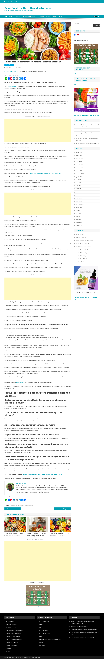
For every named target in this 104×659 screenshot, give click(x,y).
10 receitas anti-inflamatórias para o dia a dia (87, 143)
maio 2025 (78, 186)
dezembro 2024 (80, 201)
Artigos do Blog (9, 64)
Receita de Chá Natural (82, 250)
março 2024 (79, 222)
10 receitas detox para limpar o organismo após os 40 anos (87, 139)
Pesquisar (76, 23)
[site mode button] (95, 16)
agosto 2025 (79, 177)
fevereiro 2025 (79, 195)
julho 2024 (78, 210)
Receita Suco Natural (81, 259)
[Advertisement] (37, 130)
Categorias (17, 16)
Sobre (54, 16)
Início (10, 16)
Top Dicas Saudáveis (81, 262)
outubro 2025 (79, 170)
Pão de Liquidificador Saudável (83, 246)
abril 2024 (78, 219)
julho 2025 (78, 180)
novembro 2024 (80, 204)
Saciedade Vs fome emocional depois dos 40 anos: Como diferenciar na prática (87, 126)
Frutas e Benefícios (81, 237)
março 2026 (79, 155)
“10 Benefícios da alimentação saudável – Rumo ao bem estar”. (45, 173)
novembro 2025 (80, 167)
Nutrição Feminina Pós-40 (30, 16)
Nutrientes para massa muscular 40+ (85, 130)
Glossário (41, 16)
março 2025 (79, 192)
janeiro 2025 (79, 198)
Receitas (8, 648)
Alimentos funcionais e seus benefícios (14, 533)
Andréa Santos (17, 67)
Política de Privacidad (44, 633)
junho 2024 (78, 213)
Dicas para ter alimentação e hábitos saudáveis (22, 505)
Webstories (42, 645)
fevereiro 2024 (79, 225)
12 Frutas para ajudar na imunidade (59, 533)
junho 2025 (78, 183)
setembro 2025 (80, 174)
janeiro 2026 (79, 161)
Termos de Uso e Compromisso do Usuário (50, 639)
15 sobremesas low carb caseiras (14, 509)
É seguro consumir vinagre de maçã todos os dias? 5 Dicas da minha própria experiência (36, 535)
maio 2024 (78, 216)
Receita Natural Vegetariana (83, 256)
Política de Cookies (43, 630)
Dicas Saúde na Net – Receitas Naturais (27, 8)
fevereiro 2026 (79, 158)
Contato (60, 16)
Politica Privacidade (44, 621)
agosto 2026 (79, 152)
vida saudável (12, 86)
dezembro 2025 (80, 164)
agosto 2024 (79, 207)
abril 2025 (78, 189)
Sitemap (41, 642)
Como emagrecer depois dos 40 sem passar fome (87, 134)
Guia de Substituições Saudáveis (84, 240)
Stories (48, 16)
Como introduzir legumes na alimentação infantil (63, 509)
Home (6, 71)
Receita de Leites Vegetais (83, 253)
